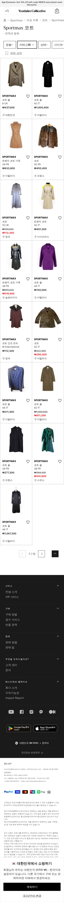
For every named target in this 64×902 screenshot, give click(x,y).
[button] (57, 11)
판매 (7, 636)
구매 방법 (11, 614)
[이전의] (22, 553)
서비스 (8, 586)
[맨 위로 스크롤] (55, 553)
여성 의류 (32, 20)
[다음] (41, 553)
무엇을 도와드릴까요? (17, 659)
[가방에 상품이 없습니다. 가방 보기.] (57, 11)
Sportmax (16, 20)
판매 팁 (10, 647)
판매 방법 (11, 642)
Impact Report (14, 698)
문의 (8, 670)
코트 (45, 20)
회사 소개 (11, 687)
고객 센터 (11, 665)
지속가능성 (12, 692)
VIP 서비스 (12, 597)
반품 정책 (11, 624)
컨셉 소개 (11, 591)
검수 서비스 (12, 619)
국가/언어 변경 (32, 896)
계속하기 (32, 887)
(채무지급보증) (25, 805)
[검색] (7, 11)
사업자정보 (7, 772)
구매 (7, 608)
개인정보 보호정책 (30, 752)
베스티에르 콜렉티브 (16, 681)
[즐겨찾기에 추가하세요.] (28, 96)
